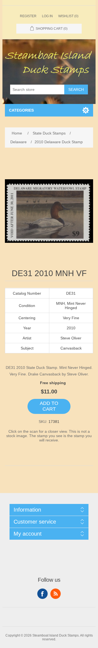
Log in (47, 16)
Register (28, 16)
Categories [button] (21, 110)
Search (76, 89)
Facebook (42, 594)
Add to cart (49, 406)
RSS (55, 594)
